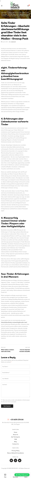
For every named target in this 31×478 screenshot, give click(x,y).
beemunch (13, 41)
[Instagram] (15, 460)
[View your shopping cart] (28, 5)
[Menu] (1, 5)
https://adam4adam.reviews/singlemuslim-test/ (14, 322)
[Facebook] (11, 460)
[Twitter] (19, 460)
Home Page (4, 12)
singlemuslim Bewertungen (15, 12)
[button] (22, 474)
